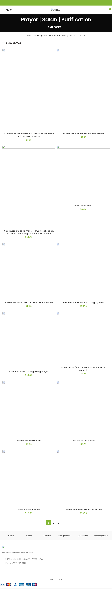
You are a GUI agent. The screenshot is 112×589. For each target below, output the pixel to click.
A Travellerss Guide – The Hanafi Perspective (29, 302)
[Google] (52, 3)
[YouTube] (63, 3)
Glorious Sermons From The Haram (83, 509)
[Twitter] (49, 3)
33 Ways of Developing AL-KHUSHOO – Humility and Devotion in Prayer (29, 135)
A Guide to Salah (83, 205)
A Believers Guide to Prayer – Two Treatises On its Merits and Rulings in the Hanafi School (29, 232)
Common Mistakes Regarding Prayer (28, 371)
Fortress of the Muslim (29, 440)
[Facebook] (45, 3)
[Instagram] (60, 3)
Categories (54, 27)
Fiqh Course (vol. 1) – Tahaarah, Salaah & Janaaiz (83, 368)
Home (29, 35)
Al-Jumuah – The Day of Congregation (83, 302)
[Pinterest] (67, 3)
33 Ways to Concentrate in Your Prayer (83, 133)
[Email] (56, 3)
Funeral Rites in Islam (29, 509)
